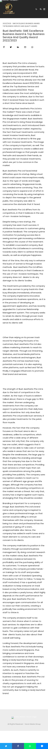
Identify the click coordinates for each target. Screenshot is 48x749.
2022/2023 (7, 23)
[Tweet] (11, 47)
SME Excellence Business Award (26, 23)
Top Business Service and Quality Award (20, 26)
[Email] (25, 47)
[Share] (4, 47)
